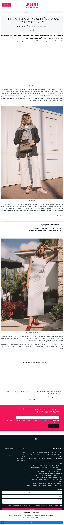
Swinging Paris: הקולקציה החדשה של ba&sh (50, 473)
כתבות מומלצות (21, 458)
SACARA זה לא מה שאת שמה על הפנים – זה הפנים (49, 477)
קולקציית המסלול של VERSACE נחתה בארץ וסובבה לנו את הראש (46, 465)
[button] (61, 5)
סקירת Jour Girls (20, 460)
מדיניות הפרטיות (41, 420)
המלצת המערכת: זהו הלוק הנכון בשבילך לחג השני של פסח (47, 483)
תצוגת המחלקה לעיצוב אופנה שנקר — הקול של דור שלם (48, 471)
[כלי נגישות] (2, 522)
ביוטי (60, 390)
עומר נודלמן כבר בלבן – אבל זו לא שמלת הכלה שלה (47, 228)
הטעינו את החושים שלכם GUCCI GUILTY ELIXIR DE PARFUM (46, 475)
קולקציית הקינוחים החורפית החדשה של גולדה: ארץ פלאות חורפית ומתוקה (44, 485)
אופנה (28, 390)
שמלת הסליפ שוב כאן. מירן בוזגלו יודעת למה (49, 233)
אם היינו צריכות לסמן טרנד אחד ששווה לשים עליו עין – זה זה (47, 452)
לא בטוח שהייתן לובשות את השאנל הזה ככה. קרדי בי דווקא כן (45, 231)
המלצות (23, 456)
